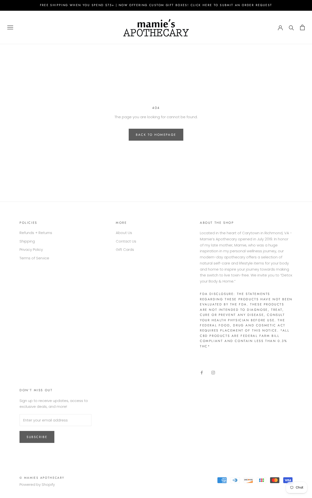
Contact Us (126, 241)
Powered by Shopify (37, 484)
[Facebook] (202, 373)
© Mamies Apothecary (42, 478)
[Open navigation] (10, 27)
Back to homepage (156, 134)
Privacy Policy (31, 249)
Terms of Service (34, 258)
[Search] (291, 27)
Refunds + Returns (36, 232)
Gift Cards (125, 249)
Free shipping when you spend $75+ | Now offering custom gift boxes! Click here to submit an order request (156, 5)
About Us (124, 232)
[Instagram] (213, 373)
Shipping (27, 241)
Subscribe (37, 437)
